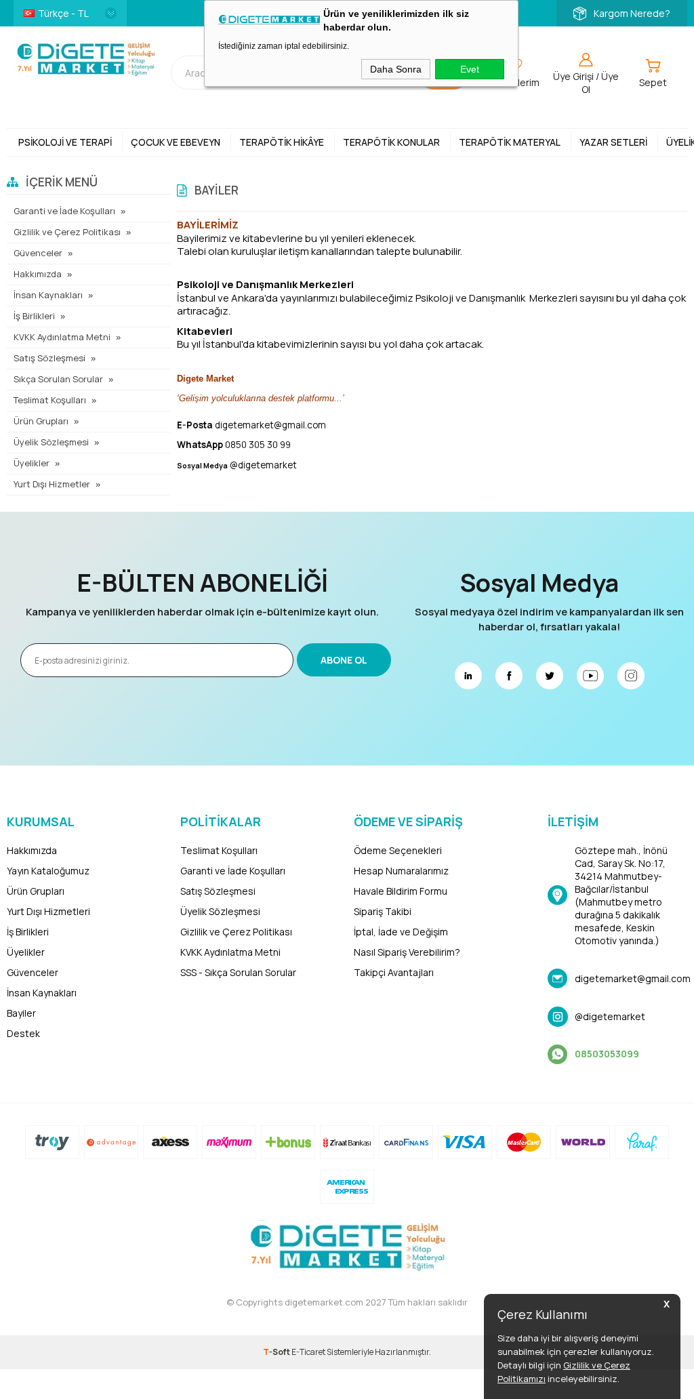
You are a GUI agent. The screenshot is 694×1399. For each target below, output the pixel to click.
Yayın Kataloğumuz (48, 870)
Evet (469, 69)
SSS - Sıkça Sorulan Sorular (238, 972)
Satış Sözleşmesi (49, 358)
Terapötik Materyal (509, 142)
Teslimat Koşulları (50, 400)
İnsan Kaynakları (48, 295)
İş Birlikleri (34, 316)
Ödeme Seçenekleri (398, 850)
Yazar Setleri (613, 142)
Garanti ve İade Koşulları (64, 211)
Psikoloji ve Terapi (65, 142)
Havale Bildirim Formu (400, 891)
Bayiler (21, 1013)
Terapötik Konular (391, 142)
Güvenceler (38, 253)
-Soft (277, 1352)
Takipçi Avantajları (394, 972)
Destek (23, 1033)
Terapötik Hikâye (281, 142)
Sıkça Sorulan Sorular (58, 379)
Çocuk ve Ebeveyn (175, 142)
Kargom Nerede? (632, 13)
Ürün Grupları (41, 421)
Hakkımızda (38, 274)
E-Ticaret (308, 1352)
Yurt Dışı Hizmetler (52, 484)
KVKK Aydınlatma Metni (62, 337)
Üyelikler (31, 463)
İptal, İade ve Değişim (401, 931)
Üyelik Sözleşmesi (51, 442)
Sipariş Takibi (382, 911)
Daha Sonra (396, 69)
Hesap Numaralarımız (401, 870)
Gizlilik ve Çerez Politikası (67, 232)
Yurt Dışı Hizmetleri (48, 911)
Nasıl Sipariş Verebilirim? (407, 952)
